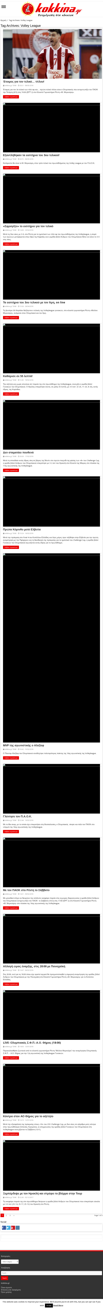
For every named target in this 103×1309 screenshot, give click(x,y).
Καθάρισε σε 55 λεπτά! (18, 376)
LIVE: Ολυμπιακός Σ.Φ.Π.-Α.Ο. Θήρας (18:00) (32, 1042)
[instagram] (18, 1228)
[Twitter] (9, 1228)
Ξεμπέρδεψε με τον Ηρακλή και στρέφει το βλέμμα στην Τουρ (42, 1193)
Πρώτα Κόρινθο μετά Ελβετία (22, 529)
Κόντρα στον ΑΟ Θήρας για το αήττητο (28, 1116)
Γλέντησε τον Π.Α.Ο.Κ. (17, 816)
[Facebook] (4, 1228)
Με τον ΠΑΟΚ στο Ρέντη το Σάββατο (26, 890)
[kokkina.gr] (52, 9)
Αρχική (3, 20)
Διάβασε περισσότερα (11, 97)
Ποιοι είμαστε (6, 1287)
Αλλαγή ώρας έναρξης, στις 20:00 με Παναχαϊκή (34, 966)
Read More (58, 1305)
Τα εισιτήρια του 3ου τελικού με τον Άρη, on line (34, 302)
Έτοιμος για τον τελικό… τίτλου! (23, 81)
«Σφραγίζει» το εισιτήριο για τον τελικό (28, 226)
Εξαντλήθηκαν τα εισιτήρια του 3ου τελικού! (31, 155)
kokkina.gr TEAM (10, 85)
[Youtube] (13, 1228)
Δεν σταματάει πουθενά (18, 452)
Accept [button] (48, 1305)
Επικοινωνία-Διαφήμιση (11, 1290)
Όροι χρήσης (6, 1292)
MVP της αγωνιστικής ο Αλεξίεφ (23, 745)
